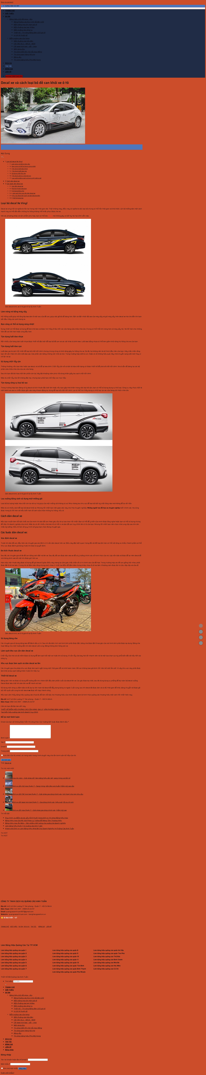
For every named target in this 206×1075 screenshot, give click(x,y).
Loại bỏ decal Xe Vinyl (14, 161)
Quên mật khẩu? (7, 1072)
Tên (3, 742)
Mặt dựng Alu (19, 49)
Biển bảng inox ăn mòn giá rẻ (25, 24)
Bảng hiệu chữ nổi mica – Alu (20, 19)
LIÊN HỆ (8, 71)
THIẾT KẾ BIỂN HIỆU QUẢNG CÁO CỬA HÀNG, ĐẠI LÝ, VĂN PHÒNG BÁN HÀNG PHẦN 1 (35, 709)
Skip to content (7, 2)
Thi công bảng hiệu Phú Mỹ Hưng (27, 59)
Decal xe (8, 763)
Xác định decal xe (17, 186)
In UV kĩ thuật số (20, 35)
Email (3, 746)
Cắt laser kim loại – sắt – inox (25, 46)
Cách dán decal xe (13, 181)
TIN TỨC (8, 66)
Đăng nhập (22, 1068)
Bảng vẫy (17, 57)
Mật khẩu (5, 1064)
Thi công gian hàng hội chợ (24, 54)
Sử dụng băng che (18, 191)
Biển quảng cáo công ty (23, 30)
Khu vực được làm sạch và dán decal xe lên (26, 195)
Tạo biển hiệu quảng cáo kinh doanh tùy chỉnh (19, 712)
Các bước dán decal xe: (15, 183)
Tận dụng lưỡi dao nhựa (20, 169)
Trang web (5, 751)
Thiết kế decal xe (17, 198)
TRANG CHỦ (10, 10)
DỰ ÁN (7, 16)
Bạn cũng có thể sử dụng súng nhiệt (24, 166)
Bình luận (5, 737)
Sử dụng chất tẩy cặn (19, 173)
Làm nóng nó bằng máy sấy (20, 164)
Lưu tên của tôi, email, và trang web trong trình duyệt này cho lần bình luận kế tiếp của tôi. (39, 755)
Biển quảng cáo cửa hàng (19, 38)
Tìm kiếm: (9, 981)
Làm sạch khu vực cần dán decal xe (23, 193)
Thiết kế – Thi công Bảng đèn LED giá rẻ (29, 32)
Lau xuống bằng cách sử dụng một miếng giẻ (26, 178)
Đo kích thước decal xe (19, 188)
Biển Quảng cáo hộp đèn (23, 41)
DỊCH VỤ (8, 63)
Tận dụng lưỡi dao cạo (19, 171)
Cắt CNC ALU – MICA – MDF (24, 43)
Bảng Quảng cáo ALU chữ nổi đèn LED (29, 22)
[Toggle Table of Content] (2, 157)
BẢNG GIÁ (9, 69)
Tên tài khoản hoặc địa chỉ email (14, 1059)
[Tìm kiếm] (6, 984)
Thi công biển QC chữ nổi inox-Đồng (28, 51)
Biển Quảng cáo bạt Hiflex (24, 27)
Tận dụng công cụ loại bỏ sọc (21, 176)
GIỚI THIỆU (9, 13)
